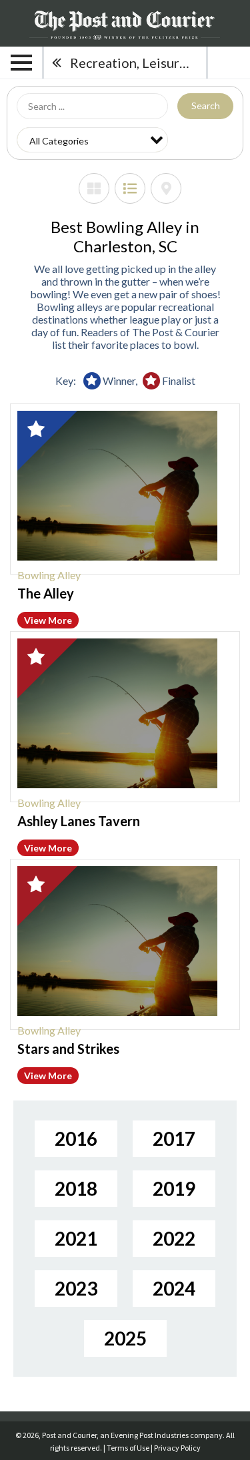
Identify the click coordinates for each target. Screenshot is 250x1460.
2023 (76, 1288)
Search (205, 105)
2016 (76, 1138)
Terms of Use (128, 1448)
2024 (174, 1288)
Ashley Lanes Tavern (78, 821)
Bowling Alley (49, 575)
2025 (125, 1338)
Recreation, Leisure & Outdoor (138, 63)
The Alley (45, 593)
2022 (174, 1238)
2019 (174, 1188)
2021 (76, 1238)
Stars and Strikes (68, 1049)
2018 (76, 1188)
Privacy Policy (177, 1448)
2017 (174, 1138)
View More (48, 620)
